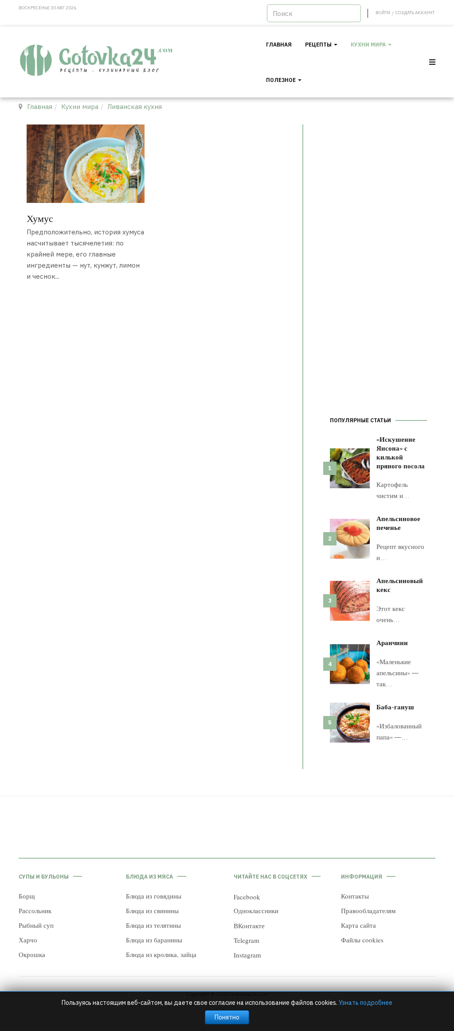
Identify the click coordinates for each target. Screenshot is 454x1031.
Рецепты (319, 44)
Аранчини (392, 642)
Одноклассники (256, 910)
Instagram (247, 954)
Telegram (246, 940)
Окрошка (32, 954)
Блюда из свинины (152, 910)
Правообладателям (368, 910)
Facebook (247, 896)
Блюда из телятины (153, 925)
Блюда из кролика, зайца (161, 954)
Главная (279, 44)
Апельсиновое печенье (398, 523)
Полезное (281, 80)
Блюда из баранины (154, 939)
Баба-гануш (395, 706)
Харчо (28, 939)
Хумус (40, 218)
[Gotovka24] (97, 60)
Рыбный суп (36, 925)
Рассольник (35, 910)
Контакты (355, 895)
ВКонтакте (249, 925)
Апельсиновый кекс (399, 585)
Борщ (27, 895)
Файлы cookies (362, 939)
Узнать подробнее (365, 1003)
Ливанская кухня (134, 106)
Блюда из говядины (153, 895)
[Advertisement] (378, 257)
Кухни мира (369, 44)
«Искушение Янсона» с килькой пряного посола (400, 452)
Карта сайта (358, 925)
